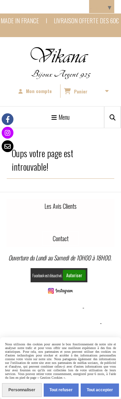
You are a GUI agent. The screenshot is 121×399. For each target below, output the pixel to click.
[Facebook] (7, 119)
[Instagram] (7, 133)
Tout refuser (61, 390)
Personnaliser (21, 390)
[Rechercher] (112, 117)
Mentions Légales (59, 307)
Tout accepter (100, 390)
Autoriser (74, 275)
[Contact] (7, 146)
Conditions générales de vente (58, 322)
